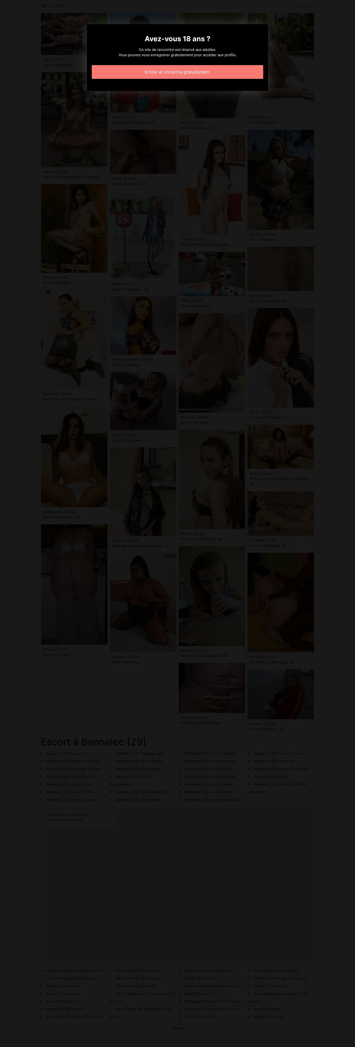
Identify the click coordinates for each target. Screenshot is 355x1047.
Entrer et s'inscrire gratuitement (177, 72)
